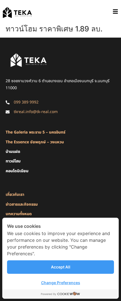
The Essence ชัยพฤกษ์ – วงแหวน (35, 142)
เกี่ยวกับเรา (15, 194)
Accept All (60, 267)
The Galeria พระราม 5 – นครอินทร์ (35, 132)
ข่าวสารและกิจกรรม (22, 204)
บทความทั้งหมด (19, 214)
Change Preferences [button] (60, 282)
